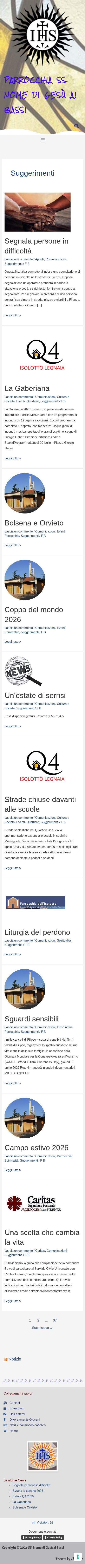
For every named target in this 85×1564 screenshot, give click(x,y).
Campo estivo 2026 (36, 1147)
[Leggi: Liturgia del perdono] (35, 902)
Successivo (42, 1328)
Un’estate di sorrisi (35, 695)
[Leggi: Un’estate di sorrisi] (23, 671)
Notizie (15, 1359)
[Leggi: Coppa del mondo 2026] (25, 579)
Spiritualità (64, 940)
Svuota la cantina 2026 (28, 1490)
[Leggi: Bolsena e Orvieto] (25, 493)
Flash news (64, 1027)
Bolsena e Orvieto (34, 523)
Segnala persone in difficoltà (31, 1485)
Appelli (39, 259)
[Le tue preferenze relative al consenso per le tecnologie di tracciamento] (78, 1557)
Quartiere (32, 401)
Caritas (40, 1250)
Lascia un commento (19, 259)
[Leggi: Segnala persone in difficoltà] (38, 212)
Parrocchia (12, 535)
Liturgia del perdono (37, 932)
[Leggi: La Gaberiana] (42, 354)
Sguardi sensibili (32, 1019)
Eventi (20, 401)
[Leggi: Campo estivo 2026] (25, 1117)
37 (55, 1320)
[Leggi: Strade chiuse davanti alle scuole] (42, 765)
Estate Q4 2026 (23, 1496)
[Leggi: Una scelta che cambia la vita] (34, 1203)
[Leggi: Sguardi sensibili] (25, 989)
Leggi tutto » (13, 315)
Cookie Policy (54, 1537)
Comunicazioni (56, 259)
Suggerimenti (13, 263)
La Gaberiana (27, 388)
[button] (42, 140)
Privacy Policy (33, 1537)
